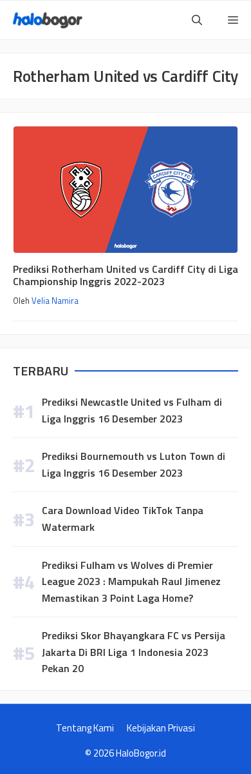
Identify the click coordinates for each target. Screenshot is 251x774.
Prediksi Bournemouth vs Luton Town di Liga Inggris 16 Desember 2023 (133, 464)
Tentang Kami (85, 727)
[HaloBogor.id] (47, 20)
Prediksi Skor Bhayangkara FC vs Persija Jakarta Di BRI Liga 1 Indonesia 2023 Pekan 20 (133, 652)
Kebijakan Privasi (161, 727)
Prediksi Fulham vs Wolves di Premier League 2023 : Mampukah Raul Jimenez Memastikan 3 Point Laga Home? (131, 581)
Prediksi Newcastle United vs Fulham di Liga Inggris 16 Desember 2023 (132, 410)
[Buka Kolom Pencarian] (197, 20)
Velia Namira (55, 300)
